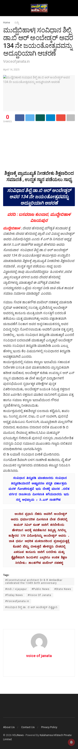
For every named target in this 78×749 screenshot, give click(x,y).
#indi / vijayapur (16, 589)
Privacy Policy (49, 727)
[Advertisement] (39, 131)
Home (6, 22)
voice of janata (39, 655)
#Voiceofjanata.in (17, 601)
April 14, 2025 (11, 69)
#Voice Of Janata (39, 595)
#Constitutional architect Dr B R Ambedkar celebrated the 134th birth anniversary (33, 581)
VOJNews (18, 735)
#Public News (41, 589)
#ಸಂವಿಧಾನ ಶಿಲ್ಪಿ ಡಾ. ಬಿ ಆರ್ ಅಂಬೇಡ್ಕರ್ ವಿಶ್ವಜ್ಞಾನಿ (31, 607)
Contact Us (28, 727)
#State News (62, 589)
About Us (9, 727)
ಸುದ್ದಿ (16, 22)
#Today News (14, 595)
